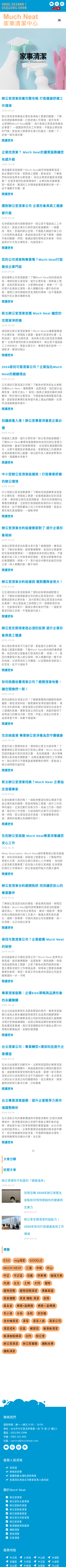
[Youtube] (51, 4)
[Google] (57, 4)
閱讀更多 (8, 140)
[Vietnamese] (58, 8)
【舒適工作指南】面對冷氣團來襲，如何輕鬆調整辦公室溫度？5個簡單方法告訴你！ (32, 1269)
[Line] (62, 4)
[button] (59, 20)
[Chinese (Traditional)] (54, 8)
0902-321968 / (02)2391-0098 (14, 6)
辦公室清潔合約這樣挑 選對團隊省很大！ (32, 582)
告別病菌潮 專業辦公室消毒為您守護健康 (32, 735)
